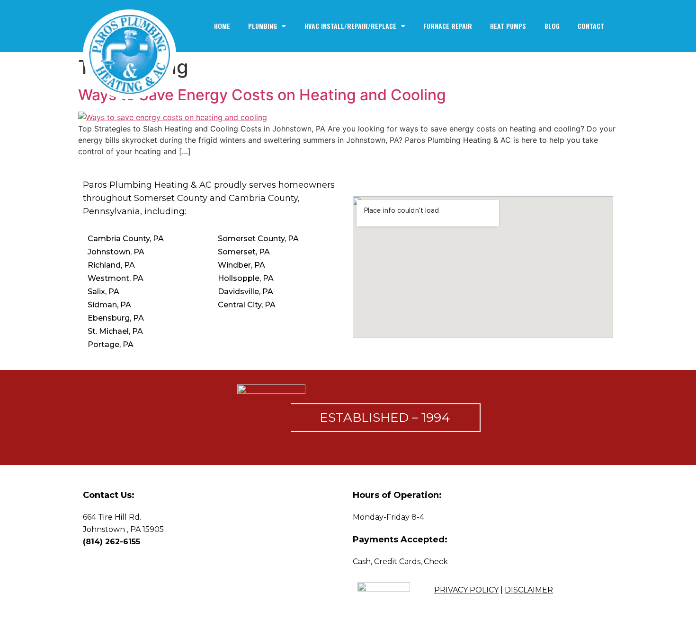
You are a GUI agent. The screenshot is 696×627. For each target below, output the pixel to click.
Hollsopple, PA (246, 278)
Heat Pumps (508, 26)
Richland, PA (111, 265)
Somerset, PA (244, 251)
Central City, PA (247, 304)
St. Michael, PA (115, 331)
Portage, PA (111, 344)
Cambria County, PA (126, 238)
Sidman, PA (109, 304)
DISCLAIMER (529, 589)
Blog (552, 26)
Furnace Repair (447, 26)
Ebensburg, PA (116, 318)
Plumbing (262, 26)
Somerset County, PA (258, 238)
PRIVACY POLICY (466, 589)
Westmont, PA (115, 278)
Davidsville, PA (245, 291)
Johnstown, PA (116, 251)
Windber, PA (241, 265)
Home (222, 26)
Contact (591, 26)
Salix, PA (103, 291)
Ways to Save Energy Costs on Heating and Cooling (262, 95)
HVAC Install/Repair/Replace (350, 26)
